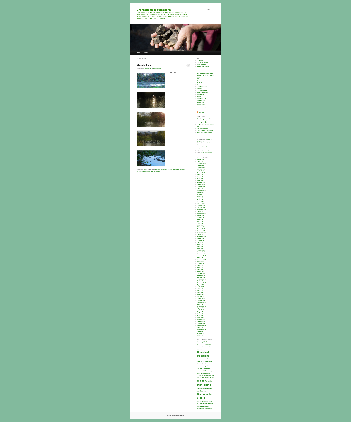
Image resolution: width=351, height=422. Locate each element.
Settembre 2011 (201, 329)
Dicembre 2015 (201, 231)
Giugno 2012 (200, 312)
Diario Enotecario (202, 83)
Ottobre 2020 (200, 161)
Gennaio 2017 (201, 205)
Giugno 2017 (200, 196)
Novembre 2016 (201, 209)
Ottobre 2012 (200, 304)
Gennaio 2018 (201, 184)
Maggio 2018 (200, 177)
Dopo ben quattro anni (203, 119)
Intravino (199, 88)
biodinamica (200, 347)
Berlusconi (208, 344)
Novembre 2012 (201, 302)
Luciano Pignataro (202, 90)
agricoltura (201, 344)
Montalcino (204, 385)
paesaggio (209, 388)
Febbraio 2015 (201, 250)
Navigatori (182, 169)
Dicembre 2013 (201, 277)
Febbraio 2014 (201, 273)
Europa (205, 366)
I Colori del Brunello (203, 375)
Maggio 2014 (200, 267)
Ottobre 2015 (200, 234)
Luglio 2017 (200, 194)
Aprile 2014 (200, 269)
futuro (198, 371)
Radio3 (205, 391)
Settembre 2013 (201, 283)
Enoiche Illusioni (202, 87)
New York (202, 388)
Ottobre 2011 (200, 327)
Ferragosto (199, 368)
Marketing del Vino (202, 92)
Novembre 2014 (201, 256)
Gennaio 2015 (201, 252)
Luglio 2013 (200, 287)
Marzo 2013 (200, 294)
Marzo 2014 (200, 271)
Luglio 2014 (200, 263)
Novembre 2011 (201, 325)
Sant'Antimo (209, 401)
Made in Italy (144, 65)
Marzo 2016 (200, 225)
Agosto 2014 (200, 261)
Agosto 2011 (200, 331)
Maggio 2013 (200, 290)
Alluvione (157, 169)
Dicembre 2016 (201, 207)
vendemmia (205, 406)
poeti (144, 171)
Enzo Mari (199, 366)
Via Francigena (200, 408)
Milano (200, 380)
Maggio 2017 (200, 198)
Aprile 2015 (200, 246)
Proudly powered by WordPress (175, 415)
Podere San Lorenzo (203, 66)
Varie (145, 169)
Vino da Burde (201, 104)
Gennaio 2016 (201, 229)
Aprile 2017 (200, 200)
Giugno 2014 (200, 265)
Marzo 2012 (200, 317)
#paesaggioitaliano (203, 342)
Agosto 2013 (200, 285)
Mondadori (209, 381)
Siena (198, 403)
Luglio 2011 (200, 333)
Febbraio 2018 (201, 182)
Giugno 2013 (200, 289)
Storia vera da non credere (204, 132)
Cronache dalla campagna (154, 10)
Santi (152, 171)
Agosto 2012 (200, 308)
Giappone (206, 373)
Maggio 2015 (200, 244)
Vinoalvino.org (208, 408)
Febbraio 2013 (201, 296)
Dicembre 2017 (201, 186)
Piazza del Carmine (202, 128)
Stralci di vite (201, 100)
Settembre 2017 (201, 190)
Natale (198, 388)
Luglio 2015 (200, 240)
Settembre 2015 (201, 236)
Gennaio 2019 (201, 173)
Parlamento (140, 171)
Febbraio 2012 (201, 319)
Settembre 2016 (201, 213)
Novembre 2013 (201, 279)
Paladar (199, 96)
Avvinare (199, 81)
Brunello (199, 349)
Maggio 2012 (200, 314)
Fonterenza (200, 60)
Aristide (199, 79)
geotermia (200, 373)
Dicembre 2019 (201, 169)
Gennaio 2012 (201, 321)
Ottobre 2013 (200, 281)
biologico (206, 347)
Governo (170, 169)
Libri (213, 375)
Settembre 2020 (201, 163)
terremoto (203, 404)
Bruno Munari (200, 359)
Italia (210, 375)
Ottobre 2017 (200, 188)
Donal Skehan (205, 364)
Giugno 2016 (200, 219)
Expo (208, 366)
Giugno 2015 (200, 242)
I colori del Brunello (202, 62)
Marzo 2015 (200, 248)
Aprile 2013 (200, 292)
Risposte (157, 171)
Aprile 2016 (200, 223)
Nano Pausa (200, 94)
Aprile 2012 (200, 316)
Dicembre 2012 (201, 300)
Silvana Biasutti (157, 68)
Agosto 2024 (200, 159)
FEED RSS (201, 112)
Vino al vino (200, 102)
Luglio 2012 (200, 310)
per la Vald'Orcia (201, 64)
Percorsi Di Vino (201, 98)
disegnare (199, 364)
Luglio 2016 (200, 217)
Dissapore (200, 85)
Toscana (210, 403)
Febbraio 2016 (201, 227)
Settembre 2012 (201, 306)
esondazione (164, 169)
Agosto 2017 (200, 192)
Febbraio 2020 (201, 167)
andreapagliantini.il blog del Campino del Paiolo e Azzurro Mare (205, 75)
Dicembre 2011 (201, 323)
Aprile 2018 (200, 179)
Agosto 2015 (200, 238)
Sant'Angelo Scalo (201, 401)
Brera (210, 347)
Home (138, 52)
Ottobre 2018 (200, 175)
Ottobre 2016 (200, 211)
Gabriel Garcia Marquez (207, 371)
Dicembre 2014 (201, 254)
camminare (207, 359)
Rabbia (148, 171)
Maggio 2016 (200, 221)
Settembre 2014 (201, 260)
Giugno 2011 (200, 335)
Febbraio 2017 (201, 204)
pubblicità (200, 391)
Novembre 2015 (201, 233)
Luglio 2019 (200, 171)
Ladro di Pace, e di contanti (205, 130)
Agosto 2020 (200, 165)
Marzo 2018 (200, 180)
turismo (199, 406)
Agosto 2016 (200, 215)
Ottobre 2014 (200, 258)
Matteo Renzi (209, 378)
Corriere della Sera (204, 361)
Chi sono (145, 52)
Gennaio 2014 (201, 275)
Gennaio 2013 (201, 298)
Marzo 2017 (200, 202)
